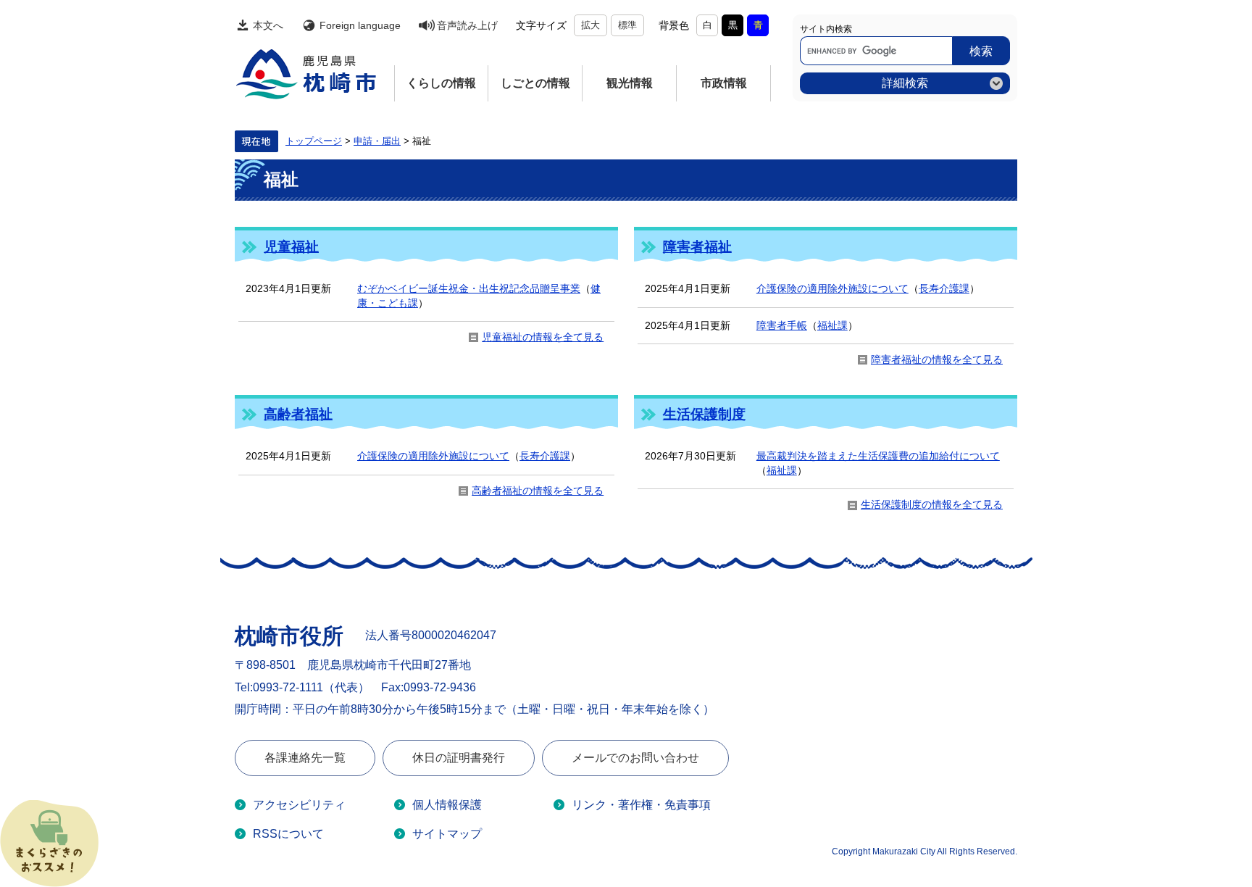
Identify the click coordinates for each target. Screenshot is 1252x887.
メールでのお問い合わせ (635, 757)
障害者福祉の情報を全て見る (937, 359)
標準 (627, 25)
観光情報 (629, 83)
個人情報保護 (447, 805)
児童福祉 (291, 246)
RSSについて (288, 834)
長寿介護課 (944, 288)
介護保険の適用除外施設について (832, 288)
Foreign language (360, 25)
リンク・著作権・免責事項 (641, 805)
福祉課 (832, 325)
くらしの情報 (441, 83)
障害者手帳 (781, 325)
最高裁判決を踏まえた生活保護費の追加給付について (878, 456)
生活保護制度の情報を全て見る (932, 504)
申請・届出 (377, 141)
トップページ (313, 141)
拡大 (590, 25)
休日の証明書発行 (458, 757)
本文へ (268, 25)
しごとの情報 (535, 83)
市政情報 (724, 83)
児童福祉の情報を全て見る (543, 337)
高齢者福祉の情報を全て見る (538, 490)
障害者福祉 (697, 246)
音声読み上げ (467, 25)
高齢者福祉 (298, 414)
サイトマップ (447, 834)
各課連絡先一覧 (305, 757)
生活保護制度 (704, 414)
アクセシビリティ (299, 805)
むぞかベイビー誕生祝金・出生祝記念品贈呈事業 (468, 288)
